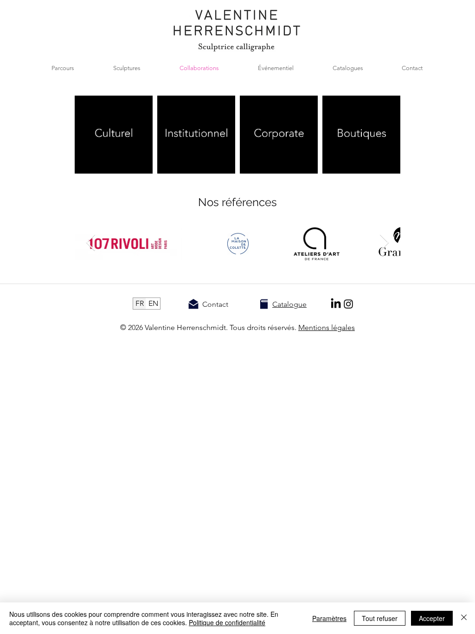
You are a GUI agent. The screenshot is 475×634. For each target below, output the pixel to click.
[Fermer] (463, 618)
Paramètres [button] (329, 618)
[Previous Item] (384, 243)
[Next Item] (90, 243)
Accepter (432, 618)
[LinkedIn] (336, 304)
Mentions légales (326, 327)
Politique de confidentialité (227, 622)
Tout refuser (380, 618)
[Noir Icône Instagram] (348, 304)
